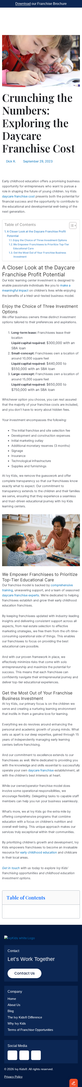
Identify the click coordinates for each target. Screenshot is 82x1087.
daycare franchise (41, 770)
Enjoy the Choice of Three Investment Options (40, 240)
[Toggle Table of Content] (70, 225)
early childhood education (38, 852)
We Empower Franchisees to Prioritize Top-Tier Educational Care (41, 246)
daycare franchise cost (18, 196)
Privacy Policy (13, 1076)
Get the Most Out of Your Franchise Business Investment (39, 254)
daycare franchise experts (20, 595)
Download (23, 3)
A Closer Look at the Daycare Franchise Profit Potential (36, 234)
